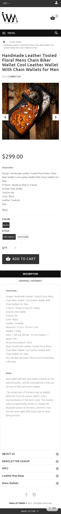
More (5, 209)
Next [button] (55, 117)
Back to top (28, 511)
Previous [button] (5, 117)
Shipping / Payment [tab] (30, 281)
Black (6, 225)
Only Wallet (9, 237)
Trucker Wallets (15, 42)
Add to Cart (23, 259)
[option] (30, 111)
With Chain (23, 237)
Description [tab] (30, 274)
